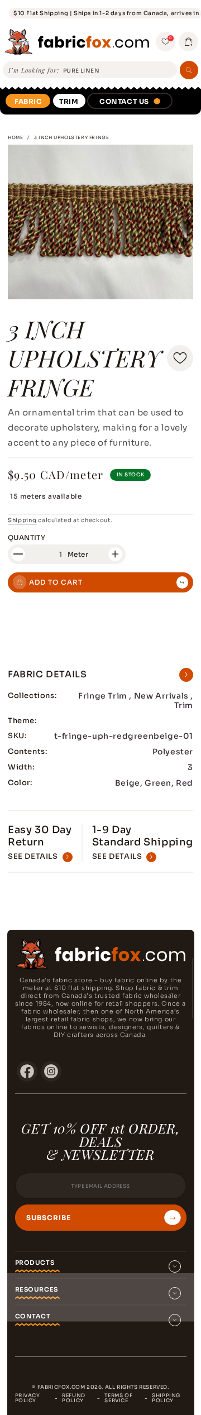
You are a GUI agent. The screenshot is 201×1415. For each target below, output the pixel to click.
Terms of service (118, 1398)
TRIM (68, 101)
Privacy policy (27, 1398)
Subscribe (48, 1218)
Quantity (26, 537)
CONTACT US (124, 101)
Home (15, 137)
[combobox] (118, 70)
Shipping (22, 520)
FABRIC (28, 101)
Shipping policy (166, 1398)
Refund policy (73, 1398)
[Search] (189, 70)
